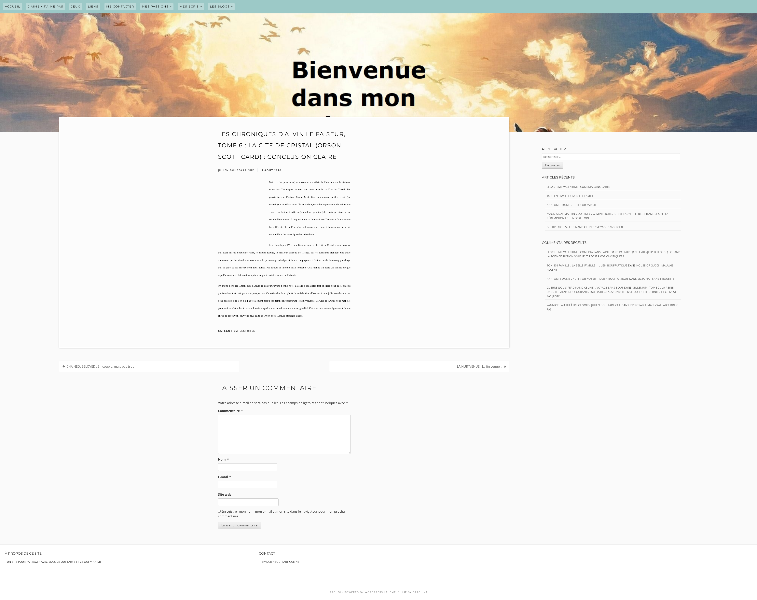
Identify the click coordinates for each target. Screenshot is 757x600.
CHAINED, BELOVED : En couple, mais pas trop (100, 366)
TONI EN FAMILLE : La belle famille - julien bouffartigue (587, 265)
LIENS (93, 6)
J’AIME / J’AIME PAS (45, 6)
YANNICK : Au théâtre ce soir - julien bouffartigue (584, 305)
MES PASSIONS (155, 6)
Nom (223, 459)
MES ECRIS (189, 6)
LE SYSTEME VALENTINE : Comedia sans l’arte (578, 187)
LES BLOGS (220, 6)
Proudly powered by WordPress (356, 592)
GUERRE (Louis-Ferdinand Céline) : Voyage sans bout (585, 227)
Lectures (247, 331)
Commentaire (230, 411)
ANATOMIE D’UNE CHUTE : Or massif (571, 205)
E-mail (224, 477)
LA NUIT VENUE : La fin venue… (479, 366)
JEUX (75, 6)
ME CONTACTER (120, 6)
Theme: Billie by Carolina (407, 592)
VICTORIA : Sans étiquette (656, 278)
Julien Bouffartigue (236, 170)
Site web (224, 494)
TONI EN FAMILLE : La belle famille (571, 196)
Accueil (12, 6)
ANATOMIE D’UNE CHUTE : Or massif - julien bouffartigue (587, 278)
